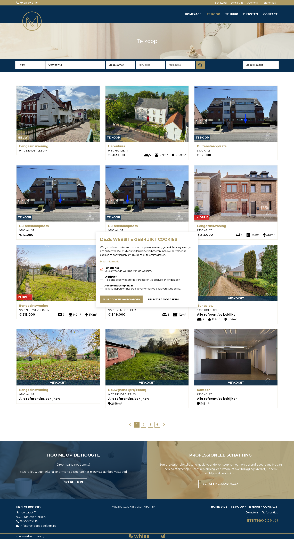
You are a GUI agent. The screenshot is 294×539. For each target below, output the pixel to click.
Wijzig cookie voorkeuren (134, 506)
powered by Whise (143, 536)
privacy (40, 536)
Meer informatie (109, 261)
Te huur (231, 14)
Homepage (193, 14)
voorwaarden (24, 536)
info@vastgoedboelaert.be (38, 525)
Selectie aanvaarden (163, 299)
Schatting (221, 2)
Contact (270, 14)
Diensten (250, 14)
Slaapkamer (116, 64)
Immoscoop (262, 520)
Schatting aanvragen (221, 483)
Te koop (213, 14)
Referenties (269, 2)
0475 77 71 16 (29, 2)
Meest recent (254, 64)
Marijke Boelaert (28, 506)
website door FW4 (163, 536)
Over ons (252, 2)
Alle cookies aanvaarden (121, 299)
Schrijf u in (237, 2)
